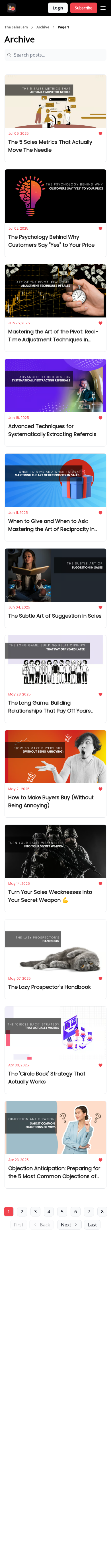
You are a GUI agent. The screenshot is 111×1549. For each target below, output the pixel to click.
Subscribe (83, 8)
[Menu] (103, 7)
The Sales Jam (16, 27)
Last (92, 1225)
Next (66, 1225)
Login (58, 8)
